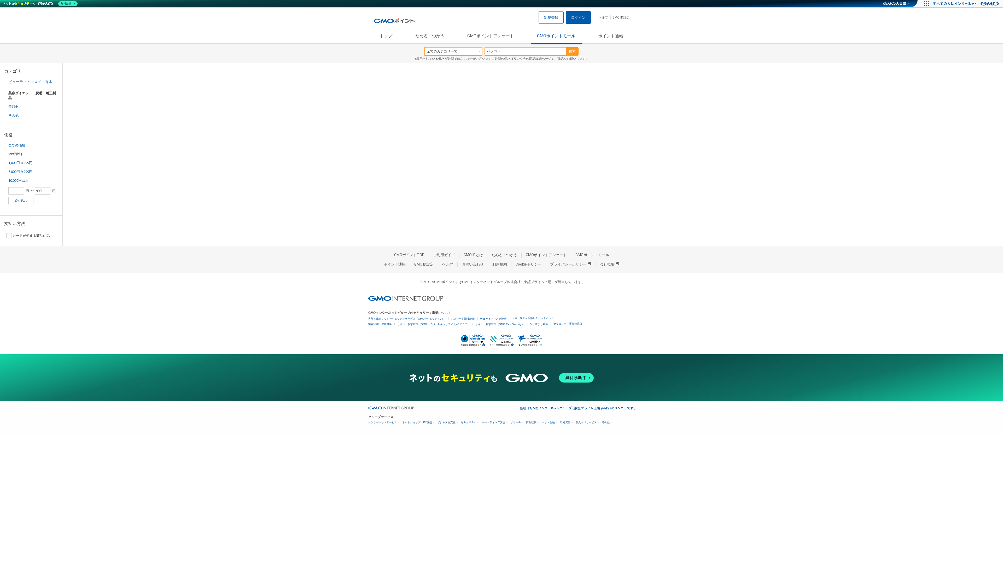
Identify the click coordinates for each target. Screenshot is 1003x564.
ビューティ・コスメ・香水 (30, 82)
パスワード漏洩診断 (463, 318)
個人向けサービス (586, 422)
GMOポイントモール (556, 35)
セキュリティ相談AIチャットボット (533, 318)
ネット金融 (548, 422)
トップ (386, 35)
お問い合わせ (473, 264)
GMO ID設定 (621, 17)
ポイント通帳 (610, 35)
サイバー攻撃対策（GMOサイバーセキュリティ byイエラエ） (433, 324)
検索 (572, 51)
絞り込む (21, 201)
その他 (13, 116)
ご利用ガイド (444, 255)
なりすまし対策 (539, 324)
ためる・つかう (430, 35)
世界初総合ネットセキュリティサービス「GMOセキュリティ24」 (407, 318)
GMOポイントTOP (409, 255)
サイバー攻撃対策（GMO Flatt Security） (499, 324)
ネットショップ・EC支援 (417, 422)
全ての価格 (16, 145)
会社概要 (607, 264)
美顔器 (13, 107)
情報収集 (531, 422)
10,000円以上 (18, 181)
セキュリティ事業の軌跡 (567, 323)
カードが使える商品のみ (31, 236)
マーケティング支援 (493, 422)
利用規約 (499, 264)
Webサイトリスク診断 (493, 318)
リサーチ (515, 422)
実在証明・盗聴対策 (380, 324)
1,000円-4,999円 (20, 163)
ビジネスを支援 (446, 422)
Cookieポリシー (528, 264)
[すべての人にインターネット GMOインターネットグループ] (966, 3)
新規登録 (551, 17)
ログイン (578, 17)
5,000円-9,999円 (20, 172)
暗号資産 (565, 422)
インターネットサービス (382, 422)
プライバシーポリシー (568, 264)
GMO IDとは (473, 255)
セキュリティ (468, 422)
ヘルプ (603, 17)
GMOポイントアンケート (490, 35)
